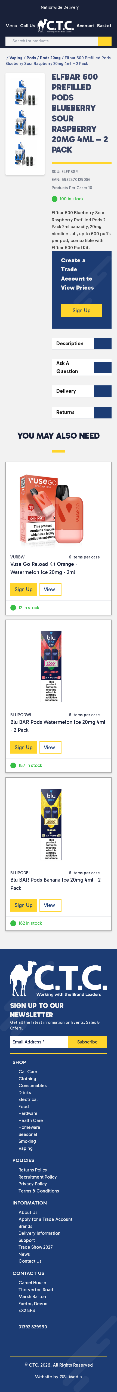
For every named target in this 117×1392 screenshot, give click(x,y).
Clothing (27, 1078)
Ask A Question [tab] (67, 367)
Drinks (25, 1092)
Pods (31, 57)
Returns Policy (33, 1170)
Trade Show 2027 (36, 1247)
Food (24, 1106)
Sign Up (82, 310)
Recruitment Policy (38, 1177)
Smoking (27, 1141)
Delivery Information (39, 1233)
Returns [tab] (65, 412)
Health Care (31, 1120)
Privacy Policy (33, 1183)
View (49, 589)
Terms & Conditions (39, 1191)
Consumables (33, 1085)
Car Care (28, 1071)
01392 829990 (33, 1326)
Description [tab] (70, 343)
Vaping (16, 57)
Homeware (29, 1127)
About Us (28, 1212)
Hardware (28, 1113)
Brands (25, 1226)
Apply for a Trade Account (45, 1219)
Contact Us (30, 1261)
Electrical (28, 1099)
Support (27, 1240)
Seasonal (28, 1134)
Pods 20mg (50, 57)
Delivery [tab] (66, 391)
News (24, 1254)
